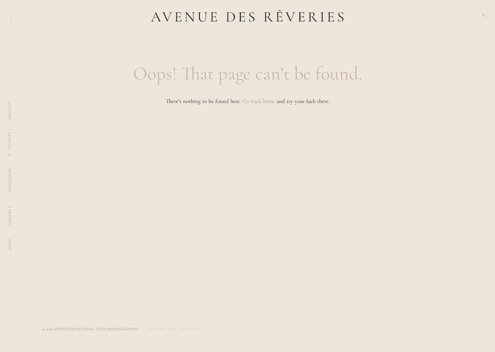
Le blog (9, 141)
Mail (172, 329)
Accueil (9, 110)
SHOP (9, 245)
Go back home (258, 101)
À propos (9, 216)
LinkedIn (157, 329)
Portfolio (9, 180)
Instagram (190, 329)
